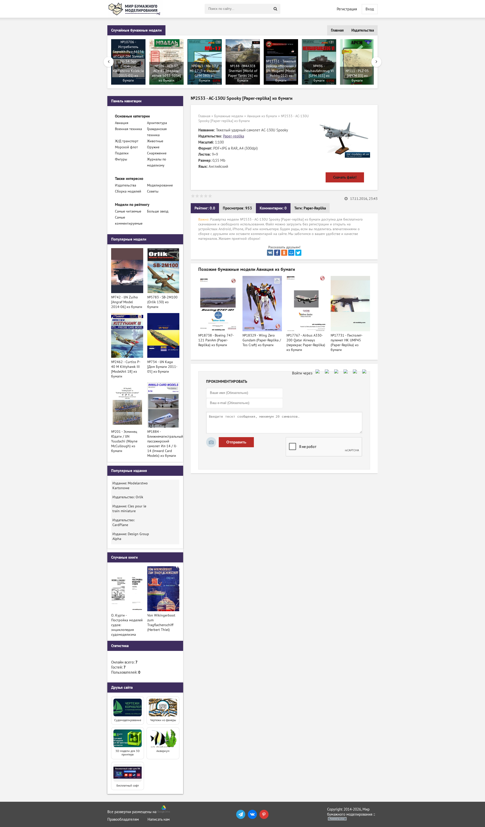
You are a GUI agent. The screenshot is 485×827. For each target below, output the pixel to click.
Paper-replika (233, 136)
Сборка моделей (128, 191)
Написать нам (159, 819)
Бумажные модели (228, 116)
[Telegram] (240, 814)
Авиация (121, 123)
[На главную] (135, 9)
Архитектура (157, 123)
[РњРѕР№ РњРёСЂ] (291, 253)
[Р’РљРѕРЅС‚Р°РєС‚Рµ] (270, 253)
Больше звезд (157, 211)
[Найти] (275, 9)
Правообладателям (123, 819)
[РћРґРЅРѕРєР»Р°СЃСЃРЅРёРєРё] (284, 253)
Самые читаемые (128, 211)
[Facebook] (277, 253)
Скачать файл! (344, 177)
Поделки (122, 153)
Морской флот (126, 147)
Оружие (153, 147)
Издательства (362, 30)
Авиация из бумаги (262, 116)
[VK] (252, 814)
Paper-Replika (315, 208)
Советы (152, 191)
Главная (337, 30)
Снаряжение (156, 153)
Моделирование (160, 185)
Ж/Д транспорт (126, 141)
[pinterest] (264, 814)
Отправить (236, 442)
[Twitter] (298, 253)
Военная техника (128, 129)
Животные (155, 141)
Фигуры (121, 159)
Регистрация (347, 9)
